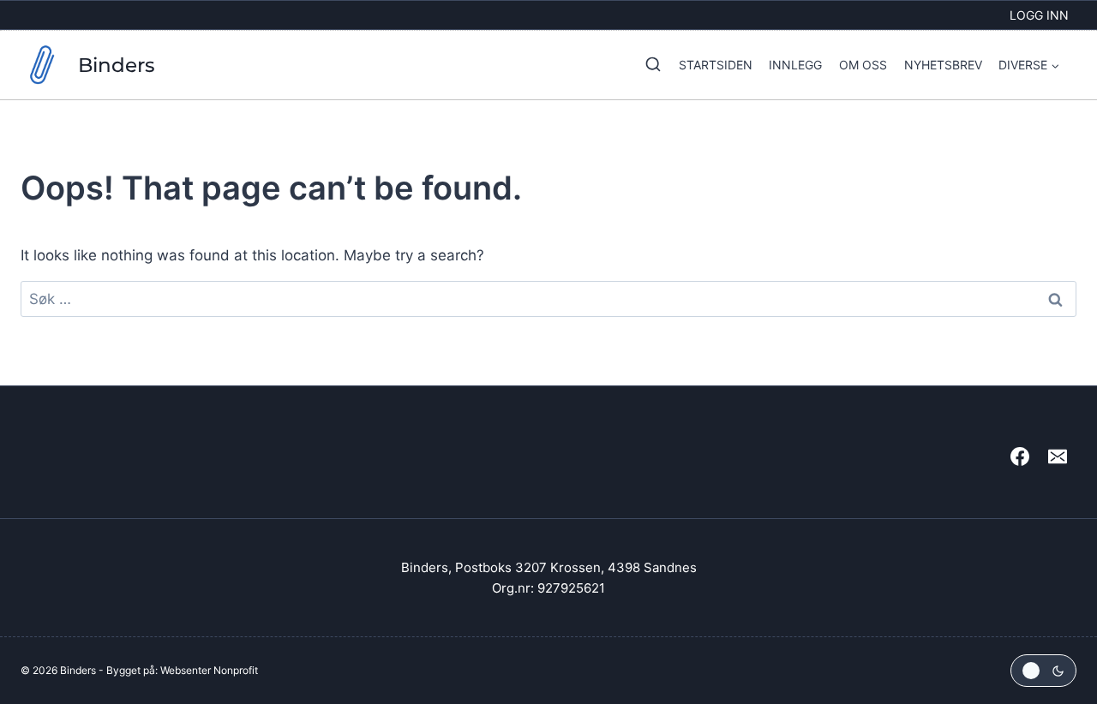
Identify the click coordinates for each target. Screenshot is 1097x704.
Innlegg (795, 64)
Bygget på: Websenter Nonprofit (182, 670)
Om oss (863, 64)
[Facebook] (1020, 456)
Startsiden (715, 64)
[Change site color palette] (1043, 670)
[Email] (1057, 456)
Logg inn (1039, 15)
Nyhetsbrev (943, 64)
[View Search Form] (649, 65)
